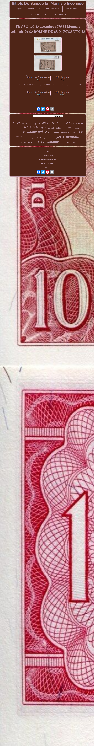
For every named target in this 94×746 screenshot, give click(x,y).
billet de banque (35, 127)
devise (54, 123)
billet (16, 123)
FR (49, 167)
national (51, 138)
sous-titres (17, 133)
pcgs (35, 124)
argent (43, 122)
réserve (32, 142)
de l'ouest (71, 142)
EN (46, 167)
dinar (48, 132)
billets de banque (41, 138)
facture (23, 142)
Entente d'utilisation (47, 163)
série (70, 128)
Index (48, 151)
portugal (51, 128)
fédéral (60, 137)
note (19, 137)
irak (65, 128)
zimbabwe (65, 132)
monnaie (73, 136)
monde (79, 123)
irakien (58, 128)
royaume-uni (33, 132)
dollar (77, 128)
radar (56, 132)
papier (26, 138)
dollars (70, 123)
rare (74, 132)
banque (53, 141)
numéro (63, 143)
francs (19, 128)
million (62, 124)
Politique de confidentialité (47, 159)
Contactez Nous (48, 155)
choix (32, 138)
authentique (26, 124)
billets (41, 141)
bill (81, 132)
